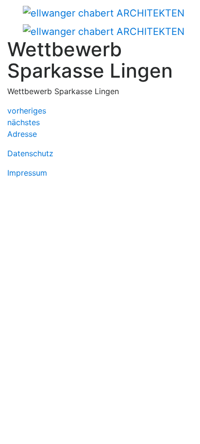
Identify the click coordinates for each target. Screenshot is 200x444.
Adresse (22, 134)
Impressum (27, 173)
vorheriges (26, 110)
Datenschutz (30, 153)
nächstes (23, 122)
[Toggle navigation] (21, 13)
